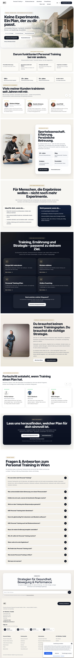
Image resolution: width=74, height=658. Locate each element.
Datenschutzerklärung (30, 595)
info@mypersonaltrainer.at (8, 621)
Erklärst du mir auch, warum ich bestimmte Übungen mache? (27, 498)
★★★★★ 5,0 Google (9, 33)
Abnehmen (39, 1)
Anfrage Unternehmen (42, 648)
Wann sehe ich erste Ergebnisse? (18, 542)
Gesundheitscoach (24, 648)
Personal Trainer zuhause (8, 640)
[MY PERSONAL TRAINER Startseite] (4, 604)
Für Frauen (23, 642)
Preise (4, 646)
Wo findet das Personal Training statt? (20, 548)
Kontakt (49, 4)
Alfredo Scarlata (9, 630)
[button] (71, 643)
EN (59, 2)
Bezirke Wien (5, 648)
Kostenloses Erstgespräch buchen (37, 304)
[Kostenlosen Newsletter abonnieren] (69, 592)
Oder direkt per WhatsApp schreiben (37, 438)
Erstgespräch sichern (66, 2)
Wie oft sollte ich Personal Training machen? (22, 536)
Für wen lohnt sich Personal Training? (19, 478)
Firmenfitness (47, 1)
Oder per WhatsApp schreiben (9, 41)
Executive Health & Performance (44, 640)
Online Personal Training (7, 642)
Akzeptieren (48, 653)
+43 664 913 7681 (7, 620)
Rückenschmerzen (29, 1)
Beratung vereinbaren (64, 603)
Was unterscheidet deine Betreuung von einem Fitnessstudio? (27, 491)
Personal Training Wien (7, 638)
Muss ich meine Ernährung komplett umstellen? (23, 529)
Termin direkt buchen (25, 37)
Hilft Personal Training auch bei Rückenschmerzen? (24, 523)
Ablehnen (57, 653)
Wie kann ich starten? (15, 561)
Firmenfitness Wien (41, 642)
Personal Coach (24, 646)
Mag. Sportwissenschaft (29, 33)
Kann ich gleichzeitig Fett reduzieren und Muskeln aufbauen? (27, 517)
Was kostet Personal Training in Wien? (20, 555)
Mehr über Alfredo (43, 169)
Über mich (42, 4)
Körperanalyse (5, 644)
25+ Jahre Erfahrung (19, 33)
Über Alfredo (58, 638)
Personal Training (17, 1)
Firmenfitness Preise (42, 646)
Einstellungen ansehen (67, 653)
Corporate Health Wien (42, 638)
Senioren (22, 644)
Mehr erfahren (8, 272)
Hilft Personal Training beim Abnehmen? (20, 510)
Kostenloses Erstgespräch (11, 37)
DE (57, 2)
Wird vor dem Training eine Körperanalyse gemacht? (24, 504)
